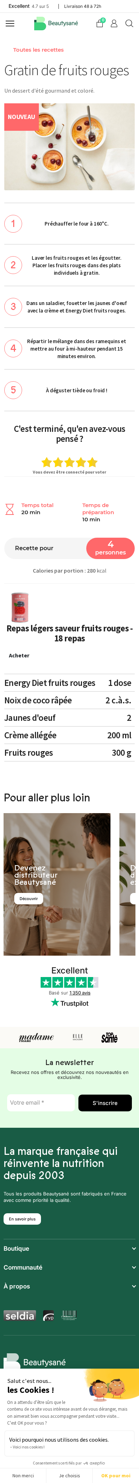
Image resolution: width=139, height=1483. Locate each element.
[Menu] (11, 24)
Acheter (19, 655)
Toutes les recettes (38, 50)
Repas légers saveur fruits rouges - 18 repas (69, 633)
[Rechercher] (129, 23)
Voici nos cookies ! (29, 1447)
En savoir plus (22, 1218)
